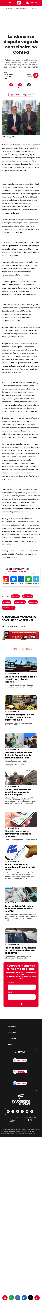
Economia (8, 29)
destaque (27, 596)
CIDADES (33, 9)
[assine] (37, 1297)
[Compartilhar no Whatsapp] (11, 1297)
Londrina (33, 602)
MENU (10, 3)
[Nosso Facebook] (13, 1111)
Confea (15, 596)
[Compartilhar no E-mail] (32, 1111)
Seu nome (11, 982)
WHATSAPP (9, 9)
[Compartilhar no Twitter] (30, 1297)
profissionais (8, 608)
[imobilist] (5, 1297)
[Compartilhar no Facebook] (17, 1297)
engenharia (20, 602)
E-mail (10, 992)
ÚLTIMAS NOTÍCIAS (21, 9)
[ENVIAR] (22, 1004)
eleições (6, 602)
